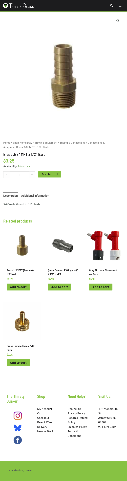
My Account (44, 409)
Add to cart (49, 174)
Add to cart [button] (18, 287)
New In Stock (45, 431)
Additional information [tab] (35, 195)
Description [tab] (10, 195)
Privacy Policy (76, 413)
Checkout (43, 417)
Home (6, 142)
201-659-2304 (107, 427)
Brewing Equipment (46, 142)
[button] (111, 6)
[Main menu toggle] (120, 5)
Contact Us (75, 409)
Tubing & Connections (72, 142)
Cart (39, 413)
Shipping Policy (77, 427)
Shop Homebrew (22, 142)
